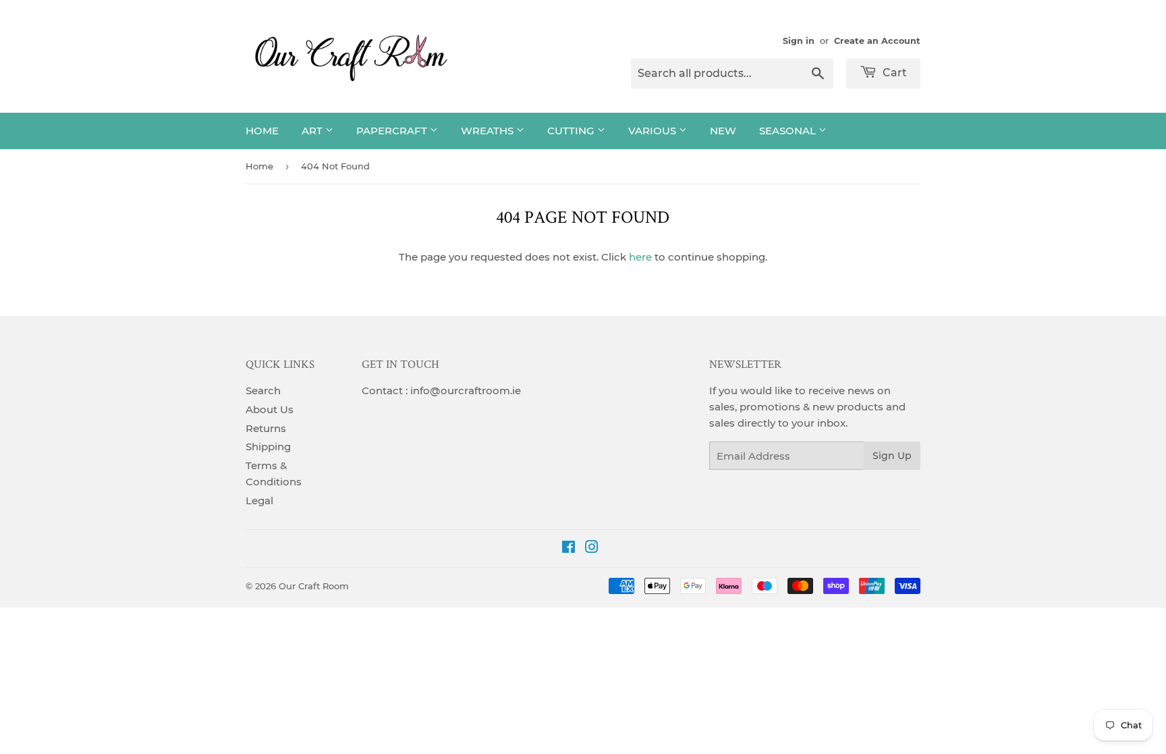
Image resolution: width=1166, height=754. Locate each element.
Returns (266, 428)
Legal (259, 500)
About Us (270, 409)
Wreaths (488, 130)
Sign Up (892, 456)
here (640, 256)
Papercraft (393, 130)
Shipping (268, 446)
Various (653, 130)
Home (262, 130)
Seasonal (788, 130)
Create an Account (877, 41)
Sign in (798, 41)
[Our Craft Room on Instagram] (592, 548)
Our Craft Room (314, 586)
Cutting (572, 130)
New (723, 130)
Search (263, 390)
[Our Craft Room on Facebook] (568, 548)
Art (313, 130)
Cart (893, 72)
